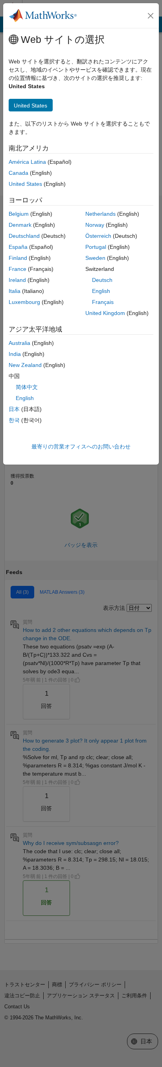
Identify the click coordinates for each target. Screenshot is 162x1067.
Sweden (95, 258)
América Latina (27, 162)
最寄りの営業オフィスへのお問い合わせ (81, 446)
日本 (14, 409)
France (17, 269)
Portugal (95, 247)
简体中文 (27, 387)
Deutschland (24, 236)
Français (103, 302)
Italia (14, 291)
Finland (18, 258)
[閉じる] (150, 15)
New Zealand (25, 365)
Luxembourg (24, 302)
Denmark (20, 225)
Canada (18, 173)
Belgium (19, 214)
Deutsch (102, 280)
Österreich (98, 236)
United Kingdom (105, 313)
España (18, 247)
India (15, 354)
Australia (19, 343)
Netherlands (100, 214)
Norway (94, 225)
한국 (14, 420)
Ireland (17, 280)
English (101, 291)
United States (25, 184)
